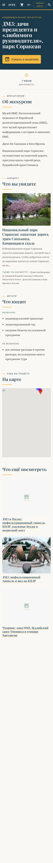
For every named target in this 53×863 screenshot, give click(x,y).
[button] (40, 391)
